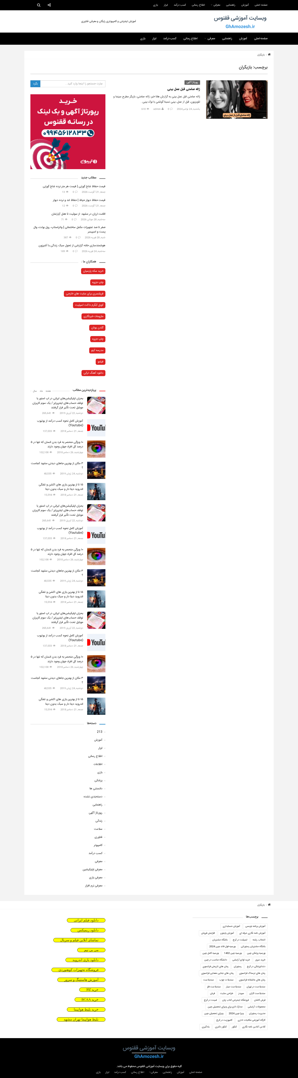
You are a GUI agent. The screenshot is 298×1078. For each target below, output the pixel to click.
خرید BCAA (90, 1000)
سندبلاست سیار (233, 987)
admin (157, 109)
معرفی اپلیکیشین (92, 870)
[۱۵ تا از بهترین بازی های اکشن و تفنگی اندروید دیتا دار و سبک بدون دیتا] (96, 491)
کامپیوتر (98, 845)
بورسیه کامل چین (210, 953)
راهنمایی (230, 5)
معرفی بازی (95, 878)
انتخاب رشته (259, 940)
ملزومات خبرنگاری (93, 316)
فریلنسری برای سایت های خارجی (84, 293)
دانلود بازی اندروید (85, 960)
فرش (212, 993)
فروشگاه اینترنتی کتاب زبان (235, 1000)
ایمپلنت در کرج (240, 940)
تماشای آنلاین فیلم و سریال (79, 940)
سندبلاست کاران (257, 993)
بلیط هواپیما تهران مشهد (81, 1019)
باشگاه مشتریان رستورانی (253, 946)
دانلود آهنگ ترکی (93, 373)
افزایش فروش (208, 933)
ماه (41, 391)
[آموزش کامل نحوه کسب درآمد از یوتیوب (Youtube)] (96, 427)
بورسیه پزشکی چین (256, 953)
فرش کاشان (259, 1000)
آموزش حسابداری (231, 926)
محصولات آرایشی (256, 1007)
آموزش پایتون (227, 933)
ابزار (166, 5)
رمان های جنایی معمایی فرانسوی (217, 973)
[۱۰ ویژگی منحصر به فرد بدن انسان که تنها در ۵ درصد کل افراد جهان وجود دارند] (96, 449)
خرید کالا (92, 990)
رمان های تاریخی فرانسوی (215, 966)
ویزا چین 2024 (236, 1013)
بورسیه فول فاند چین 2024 (222, 946)
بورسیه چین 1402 (233, 953)
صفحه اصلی (261, 5)
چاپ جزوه (97, 282)
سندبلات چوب (226, 980)
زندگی (98, 821)
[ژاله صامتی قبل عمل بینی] (237, 99)
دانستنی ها (96, 789)
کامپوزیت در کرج (224, 1020)
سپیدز (241, 993)
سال (35, 391)
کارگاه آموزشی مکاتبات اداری (251, 1020)
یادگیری (206, 1027)
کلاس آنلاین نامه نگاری (253, 1027)
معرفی (216, 5)
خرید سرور (260, 960)
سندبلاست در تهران (256, 987)
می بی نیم (91, 950)
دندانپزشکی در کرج (256, 966)
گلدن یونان (97, 327)
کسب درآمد (180, 5)
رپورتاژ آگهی (192, 82)
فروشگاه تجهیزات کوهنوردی (78, 970)
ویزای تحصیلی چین (213, 1013)
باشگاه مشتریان (219, 940)
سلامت (98, 829)
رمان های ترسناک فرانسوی (252, 973)
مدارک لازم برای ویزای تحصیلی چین (225, 1007)
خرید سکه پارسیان (93, 271)
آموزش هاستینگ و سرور (81, 980)
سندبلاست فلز (214, 987)
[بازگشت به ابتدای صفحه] (10, 1068)
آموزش (245, 5)
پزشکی (98, 781)
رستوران (238, 966)
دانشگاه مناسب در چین (215, 960)
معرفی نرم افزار (93, 886)
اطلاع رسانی (198, 5)
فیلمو (100, 361)
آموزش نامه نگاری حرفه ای (252, 933)
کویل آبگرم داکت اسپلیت (89, 305)
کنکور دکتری (221, 1027)
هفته (48, 391)
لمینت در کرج (210, 1000)
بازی (155, 5)
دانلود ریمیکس (88, 930)
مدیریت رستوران (257, 1013)
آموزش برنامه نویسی (255, 926)
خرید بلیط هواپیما (86, 1009)
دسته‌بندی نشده (93, 797)
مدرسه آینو (97, 350)
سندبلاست (208, 980)
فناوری (98, 837)
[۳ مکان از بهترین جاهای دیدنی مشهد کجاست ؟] (96, 470)
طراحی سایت (226, 993)
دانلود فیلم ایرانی (86, 920)
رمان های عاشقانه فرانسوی (252, 980)
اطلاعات (97, 764)
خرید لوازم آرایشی (241, 960)
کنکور (234, 1027)
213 (99, 732)
